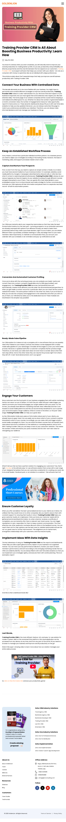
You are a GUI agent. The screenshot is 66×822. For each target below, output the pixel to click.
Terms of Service (46, 813)
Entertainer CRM (40, 727)
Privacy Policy (58, 813)
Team (4, 767)
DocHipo (9, 468)
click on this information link (13, 681)
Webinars (5, 784)
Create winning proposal (16, 744)
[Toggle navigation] (62, 3)
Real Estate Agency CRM (42, 715)
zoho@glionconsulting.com (46, 778)
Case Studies (6, 796)
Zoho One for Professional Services (45, 736)
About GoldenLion (7, 764)
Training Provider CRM (41, 721)
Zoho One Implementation (43, 748)
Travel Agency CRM (41, 712)
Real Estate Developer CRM (43, 718)
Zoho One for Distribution (42, 739)
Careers (4, 770)
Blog (3, 787)
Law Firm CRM (39, 724)
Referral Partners (7, 776)
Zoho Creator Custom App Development (47, 751)
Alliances (4, 773)
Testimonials (6, 799)
